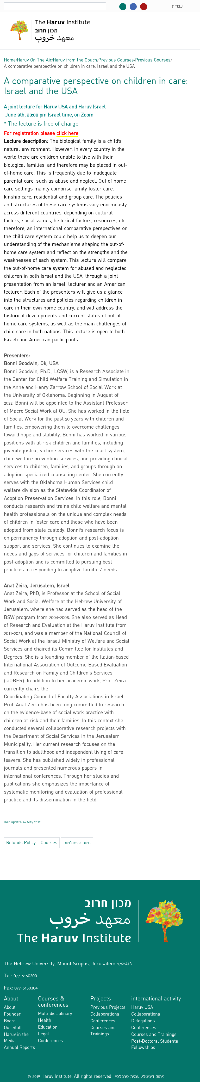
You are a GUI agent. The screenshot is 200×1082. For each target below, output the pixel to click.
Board (10, 1020)
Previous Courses (116, 60)
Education (48, 1027)
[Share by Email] (100, 874)
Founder (12, 1014)
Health (44, 1020)
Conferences (50, 1040)
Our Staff (13, 1027)
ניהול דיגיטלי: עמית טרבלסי (140, 1076)
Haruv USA (142, 1007)
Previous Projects (108, 1007)
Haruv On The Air (34, 60)
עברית (177, 6)
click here (67, 133)
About (10, 1007)
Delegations (143, 1020)
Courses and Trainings (103, 1030)
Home (10, 60)
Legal (43, 1033)
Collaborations (104, 1014)
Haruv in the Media (16, 1037)
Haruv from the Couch (75, 60)
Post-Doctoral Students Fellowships (154, 1044)
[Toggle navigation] (191, 30)
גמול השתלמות (77, 842)
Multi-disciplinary (55, 1013)
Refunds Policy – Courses (31, 842)
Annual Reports (19, 1047)
